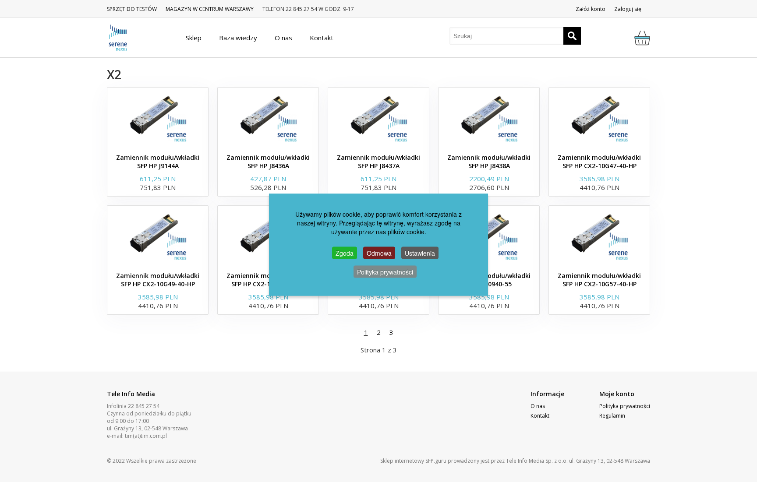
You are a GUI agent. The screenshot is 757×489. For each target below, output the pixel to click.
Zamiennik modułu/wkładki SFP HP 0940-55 (489, 279)
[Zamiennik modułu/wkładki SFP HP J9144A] (158, 118)
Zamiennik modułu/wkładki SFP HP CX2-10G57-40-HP (599, 279)
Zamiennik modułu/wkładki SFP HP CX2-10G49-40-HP (157, 279)
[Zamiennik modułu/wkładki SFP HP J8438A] (489, 118)
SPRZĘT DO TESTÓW (132, 9)
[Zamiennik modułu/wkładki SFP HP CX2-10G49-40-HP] (158, 236)
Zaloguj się (627, 9)
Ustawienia (420, 252)
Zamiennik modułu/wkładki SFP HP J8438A (489, 161)
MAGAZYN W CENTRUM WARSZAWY (210, 9)
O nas (538, 406)
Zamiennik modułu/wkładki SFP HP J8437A (378, 161)
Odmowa (379, 252)
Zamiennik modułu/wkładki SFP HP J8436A (268, 161)
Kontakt (540, 415)
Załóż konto (590, 9)
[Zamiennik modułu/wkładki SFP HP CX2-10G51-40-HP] (268, 236)
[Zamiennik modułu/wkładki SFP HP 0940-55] (489, 236)
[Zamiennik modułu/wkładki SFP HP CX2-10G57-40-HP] (599, 236)
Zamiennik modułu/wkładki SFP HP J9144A (157, 161)
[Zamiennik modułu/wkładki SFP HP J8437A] (378, 118)
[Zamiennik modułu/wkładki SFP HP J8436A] (268, 118)
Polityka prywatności (624, 406)
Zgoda (345, 252)
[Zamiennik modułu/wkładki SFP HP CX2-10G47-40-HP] (599, 118)
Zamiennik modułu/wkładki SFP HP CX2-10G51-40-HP (268, 279)
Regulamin (612, 415)
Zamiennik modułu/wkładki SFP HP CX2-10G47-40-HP (599, 161)
